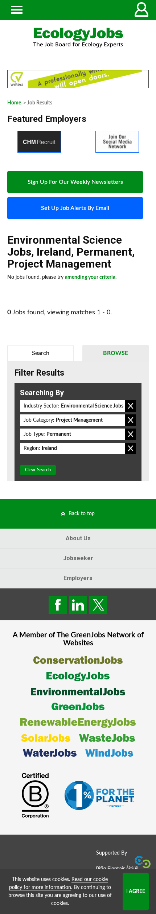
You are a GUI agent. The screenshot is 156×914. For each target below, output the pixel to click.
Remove (130, 406)
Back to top (82, 513)
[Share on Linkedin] (78, 605)
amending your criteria (90, 277)
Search (40, 353)
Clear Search (38, 470)
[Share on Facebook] (58, 605)
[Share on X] (98, 605)
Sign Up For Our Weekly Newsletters (75, 182)
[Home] (78, 37)
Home (14, 103)
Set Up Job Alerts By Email (75, 208)
